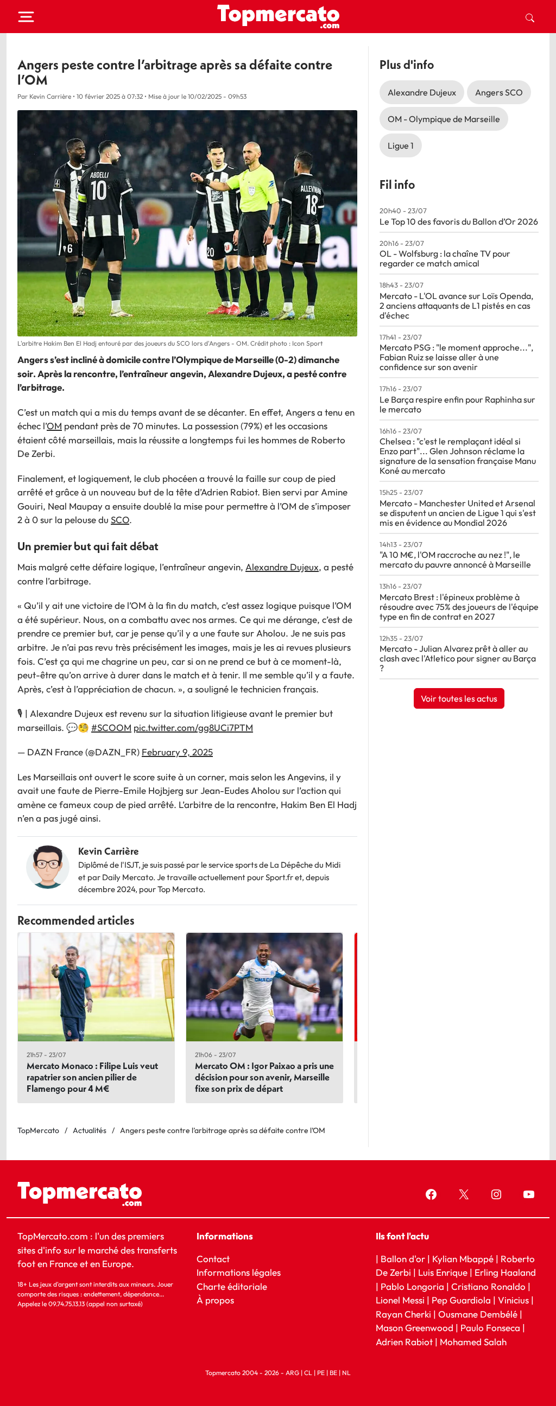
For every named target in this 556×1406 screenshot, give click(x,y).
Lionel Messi (400, 1300)
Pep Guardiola (461, 1300)
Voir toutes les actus (459, 698)
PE (321, 1373)
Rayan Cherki (403, 1313)
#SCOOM (111, 727)
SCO (120, 519)
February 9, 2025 (177, 752)
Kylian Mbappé (463, 1258)
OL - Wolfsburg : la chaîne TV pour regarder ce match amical (445, 258)
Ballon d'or (403, 1258)
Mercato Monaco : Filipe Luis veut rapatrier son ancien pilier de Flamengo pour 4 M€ (92, 1077)
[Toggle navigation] (26, 17)
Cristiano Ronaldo (488, 1286)
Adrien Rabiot (404, 1341)
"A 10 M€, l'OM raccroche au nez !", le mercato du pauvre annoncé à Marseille (455, 559)
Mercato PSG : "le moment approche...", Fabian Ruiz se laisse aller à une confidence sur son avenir (456, 357)
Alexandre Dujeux (282, 566)
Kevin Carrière (108, 851)
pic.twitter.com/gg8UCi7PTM (193, 727)
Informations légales (239, 1272)
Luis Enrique (442, 1272)
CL (308, 1373)
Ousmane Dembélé (477, 1313)
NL (346, 1373)
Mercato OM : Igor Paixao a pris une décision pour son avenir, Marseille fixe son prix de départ (264, 1077)
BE (333, 1373)
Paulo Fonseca (490, 1327)
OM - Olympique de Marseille (444, 118)
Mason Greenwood (416, 1327)
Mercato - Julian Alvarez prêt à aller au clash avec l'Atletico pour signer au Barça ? (458, 658)
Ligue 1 (401, 145)
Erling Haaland (505, 1272)
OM (54, 425)
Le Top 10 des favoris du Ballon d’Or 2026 (459, 221)
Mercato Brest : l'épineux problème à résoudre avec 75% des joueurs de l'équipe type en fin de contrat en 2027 (459, 606)
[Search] (530, 16)
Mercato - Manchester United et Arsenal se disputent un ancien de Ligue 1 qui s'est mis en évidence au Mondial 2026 (458, 512)
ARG (292, 1373)
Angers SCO (499, 92)
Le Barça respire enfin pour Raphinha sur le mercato (457, 404)
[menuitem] (530, 16)
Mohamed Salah (473, 1341)
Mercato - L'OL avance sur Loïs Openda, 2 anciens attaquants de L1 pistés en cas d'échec (456, 305)
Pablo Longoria (412, 1286)
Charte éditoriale (232, 1286)
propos (218, 1300)
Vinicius (513, 1300)
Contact (213, 1258)
